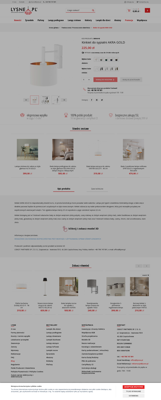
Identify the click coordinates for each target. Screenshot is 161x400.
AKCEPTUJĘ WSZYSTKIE (133, 387)
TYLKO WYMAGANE (133, 391)
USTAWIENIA (133, 396)
